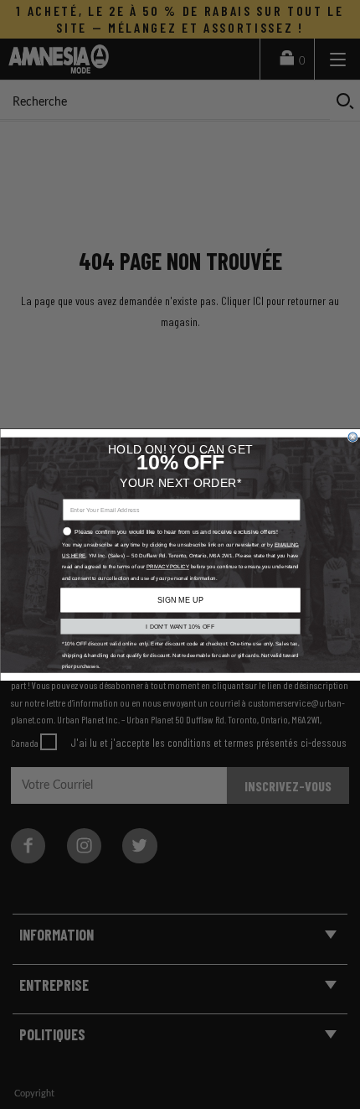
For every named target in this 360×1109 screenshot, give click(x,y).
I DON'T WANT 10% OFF (180, 626)
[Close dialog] (352, 437)
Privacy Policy (167, 566)
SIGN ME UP (180, 599)
